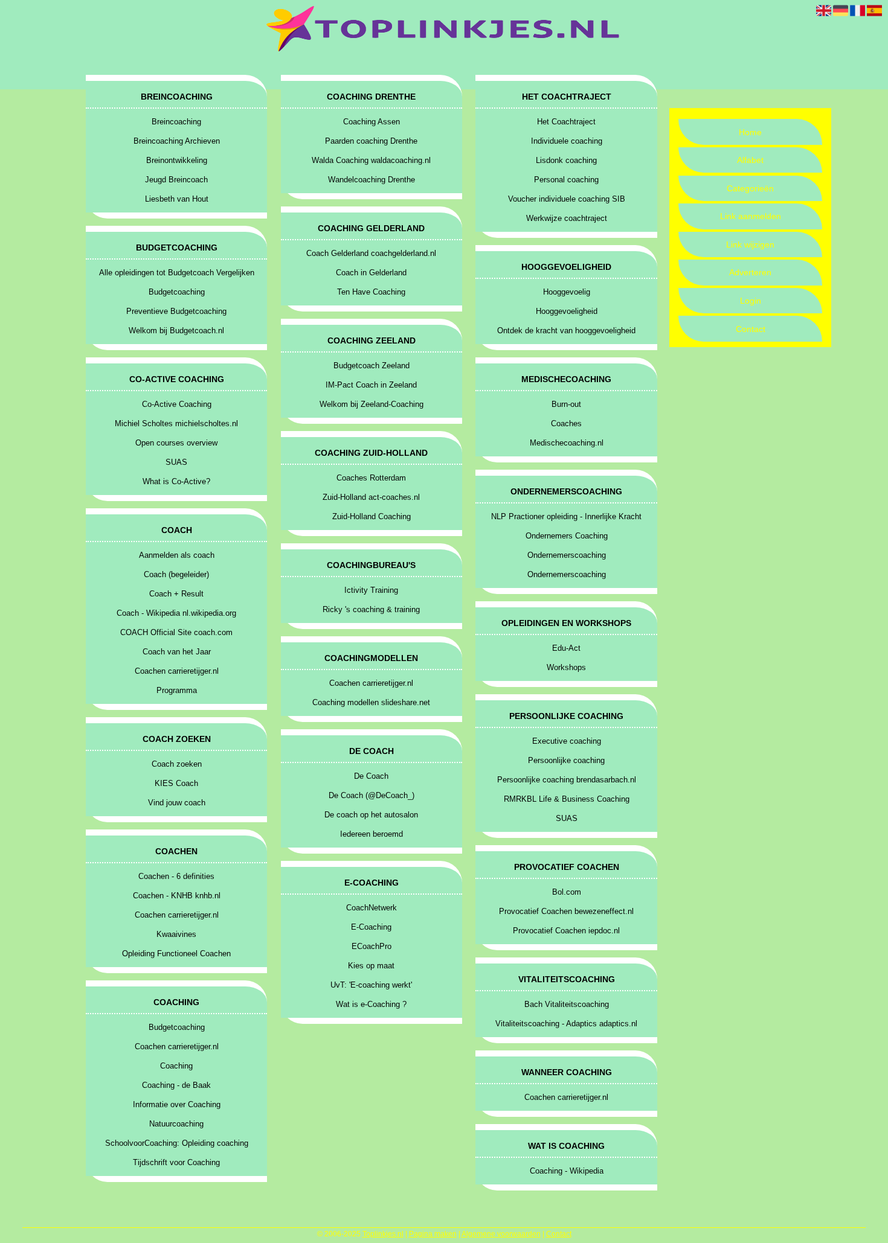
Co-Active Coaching (176, 404)
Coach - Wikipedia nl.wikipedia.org (176, 613)
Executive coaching (566, 741)
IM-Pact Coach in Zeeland (371, 384)
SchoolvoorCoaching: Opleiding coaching (176, 1143)
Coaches (566, 423)
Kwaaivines (176, 934)
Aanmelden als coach (176, 555)
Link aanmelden (750, 216)
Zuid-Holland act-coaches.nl (371, 497)
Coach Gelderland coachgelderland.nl (371, 253)
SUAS (176, 462)
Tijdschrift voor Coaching (176, 1162)
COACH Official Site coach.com (176, 632)
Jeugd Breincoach (176, 179)
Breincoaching (176, 121)
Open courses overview (176, 442)
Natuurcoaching (176, 1123)
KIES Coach (176, 783)
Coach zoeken (177, 763)
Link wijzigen (750, 244)
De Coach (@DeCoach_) (371, 795)
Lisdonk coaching (566, 160)
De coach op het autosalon (371, 814)
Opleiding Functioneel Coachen (176, 953)
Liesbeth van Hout (176, 198)
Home (750, 132)
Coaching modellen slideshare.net (371, 702)
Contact (750, 329)
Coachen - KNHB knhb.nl (176, 895)
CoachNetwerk (371, 907)
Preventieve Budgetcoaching (176, 311)
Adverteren (750, 272)
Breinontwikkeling (176, 160)
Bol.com (566, 891)
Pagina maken (433, 1234)
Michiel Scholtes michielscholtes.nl (176, 423)
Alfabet (750, 160)
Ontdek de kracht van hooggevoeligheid (566, 330)
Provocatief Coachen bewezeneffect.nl (566, 911)
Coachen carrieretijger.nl (177, 671)
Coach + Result (176, 593)
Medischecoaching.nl (566, 442)
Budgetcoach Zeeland (371, 365)
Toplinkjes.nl (383, 1234)
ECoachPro (371, 946)
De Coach (371, 776)
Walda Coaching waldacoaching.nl (371, 160)
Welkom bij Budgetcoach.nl (176, 330)
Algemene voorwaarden (501, 1234)
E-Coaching (371, 926)
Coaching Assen (371, 121)
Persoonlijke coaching (566, 760)
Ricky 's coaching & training (371, 609)
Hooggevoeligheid (566, 311)
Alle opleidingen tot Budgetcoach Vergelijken (176, 272)
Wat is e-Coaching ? (371, 1004)
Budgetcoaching (177, 291)
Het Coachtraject (566, 121)
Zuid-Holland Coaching (371, 516)
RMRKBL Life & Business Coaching (566, 799)
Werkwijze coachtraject (566, 218)
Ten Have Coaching (371, 291)
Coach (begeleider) (176, 574)
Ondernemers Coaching (567, 535)
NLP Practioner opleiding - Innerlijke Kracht (566, 516)
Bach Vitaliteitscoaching (566, 1004)
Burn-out (566, 404)
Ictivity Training (371, 590)
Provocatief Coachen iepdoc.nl (566, 930)
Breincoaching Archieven (177, 140)
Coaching (176, 1065)
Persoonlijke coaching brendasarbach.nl (566, 779)
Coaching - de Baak (176, 1085)
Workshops (566, 667)
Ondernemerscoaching (566, 555)
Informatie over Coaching (176, 1104)
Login (750, 300)
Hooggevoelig (566, 291)
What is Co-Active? (176, 481)
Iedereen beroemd (371, 834)
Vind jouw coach (176, 802)
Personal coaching (566, 179)
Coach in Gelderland (371, 272)
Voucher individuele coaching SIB (566, 198)
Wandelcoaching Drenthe (371, 179)
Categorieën (750, 188)
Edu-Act (566, 648)
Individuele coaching (566, 140)
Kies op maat (371, 965)
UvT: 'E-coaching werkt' (371, 984)
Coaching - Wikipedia (566, 1170)
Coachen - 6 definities (176, 876)
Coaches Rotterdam (371, 477)
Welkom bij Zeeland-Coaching (371, 404)
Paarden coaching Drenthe (371, 140)
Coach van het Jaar (177, 651)
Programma (176, 690)
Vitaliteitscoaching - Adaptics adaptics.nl (566, 1023)
